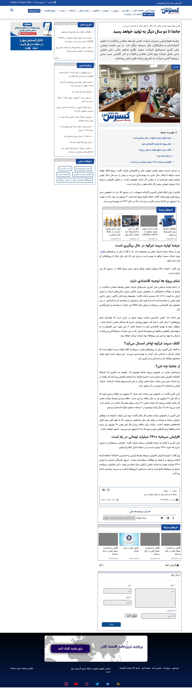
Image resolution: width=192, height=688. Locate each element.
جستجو (175, 668)
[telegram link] (97, 683)
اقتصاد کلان (138, 10)
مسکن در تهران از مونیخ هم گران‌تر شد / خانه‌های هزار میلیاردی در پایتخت (76, 150)
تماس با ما (156, 668)
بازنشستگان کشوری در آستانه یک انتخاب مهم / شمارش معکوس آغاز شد (74, 109)
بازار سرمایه (142, 512)
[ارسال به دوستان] (108, 489)
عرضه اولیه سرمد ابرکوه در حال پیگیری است (152, 138)
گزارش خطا (171, 565)
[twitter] (163, 518)
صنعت (165, 491)
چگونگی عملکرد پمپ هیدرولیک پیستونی (169, 231)
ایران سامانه (15, 668)
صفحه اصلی (150, 10)
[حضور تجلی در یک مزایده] (129, 539)
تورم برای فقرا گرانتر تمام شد (80, 142)
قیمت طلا (148, 14)
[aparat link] (65, 683)
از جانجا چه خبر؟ (164, 156)
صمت (62, 10)
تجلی (102, 252)
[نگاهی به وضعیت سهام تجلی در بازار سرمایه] (171, 539)
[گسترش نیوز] (170, 10)
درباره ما (127, 14)
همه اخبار (145, 668)
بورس (115, 10)
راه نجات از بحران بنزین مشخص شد (78, 136)
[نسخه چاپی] (103, 489)
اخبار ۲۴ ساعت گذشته (130, 668)
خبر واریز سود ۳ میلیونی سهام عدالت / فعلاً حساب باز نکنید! (75, 99)
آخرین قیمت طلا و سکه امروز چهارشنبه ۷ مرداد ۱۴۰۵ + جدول (76, 128)
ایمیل (128, 597)
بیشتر (57, 57)
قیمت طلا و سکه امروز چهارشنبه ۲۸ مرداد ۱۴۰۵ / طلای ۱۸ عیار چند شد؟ (76, 84)
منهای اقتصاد (49, 10)
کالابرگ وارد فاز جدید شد (82, 91)
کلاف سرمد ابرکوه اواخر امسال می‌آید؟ (154, 150)
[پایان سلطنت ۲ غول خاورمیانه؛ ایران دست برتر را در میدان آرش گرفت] (169, 518)
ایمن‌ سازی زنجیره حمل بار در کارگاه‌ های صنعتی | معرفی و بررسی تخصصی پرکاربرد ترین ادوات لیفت (113, 231)
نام (129, 585)
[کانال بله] (31, 43)
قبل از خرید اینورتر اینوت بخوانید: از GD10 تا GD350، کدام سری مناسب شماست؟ (149, 231)
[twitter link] (107, 683)
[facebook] (174, 518)
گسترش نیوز (76, 668)
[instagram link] (86, 683)
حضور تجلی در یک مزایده (131, 550)
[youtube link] (76, 683)
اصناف (72, 10)
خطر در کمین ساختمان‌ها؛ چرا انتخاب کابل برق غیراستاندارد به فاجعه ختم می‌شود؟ (130, 231)
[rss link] (118, 683)
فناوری (96, 10)
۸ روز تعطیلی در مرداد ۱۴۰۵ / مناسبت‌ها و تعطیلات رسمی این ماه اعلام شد (76, 74)
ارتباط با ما (137, 14)
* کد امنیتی (172, 610)
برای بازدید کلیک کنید (70, 648)
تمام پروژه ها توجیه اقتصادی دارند (156, 144)
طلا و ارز (125, 10)
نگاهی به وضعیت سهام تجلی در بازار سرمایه (173, 551)
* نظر (172, 585)
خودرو (105, 10)
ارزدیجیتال (33, 10)
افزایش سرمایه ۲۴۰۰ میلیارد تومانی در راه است (150, 162)
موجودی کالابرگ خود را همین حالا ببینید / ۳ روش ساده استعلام (75, 119)
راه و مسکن (83, 10)
